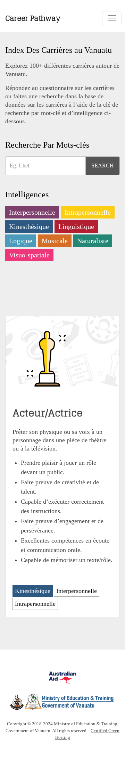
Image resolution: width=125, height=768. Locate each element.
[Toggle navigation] (112, 18)
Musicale (55, 241)
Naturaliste (92, 241)
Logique (20, 241)
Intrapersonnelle (88, 212)
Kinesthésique (29, 226)
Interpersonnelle (32, 212)
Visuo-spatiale (29, 255)
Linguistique (76, 226)
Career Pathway (32, 18)
